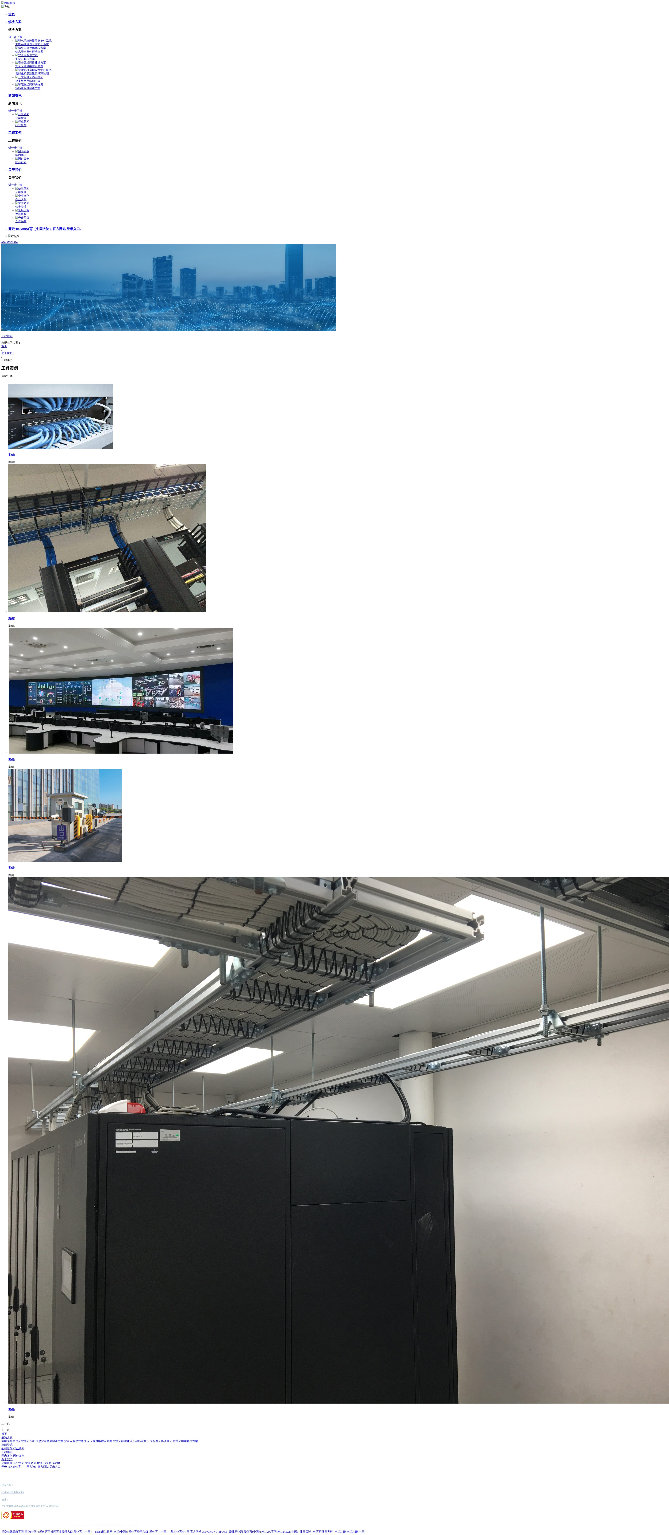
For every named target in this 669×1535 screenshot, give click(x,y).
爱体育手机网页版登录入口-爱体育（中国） (66, 1531)
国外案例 (20, 162)
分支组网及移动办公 (27, 80)
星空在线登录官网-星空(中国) (19, 1531)
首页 (11, 14)
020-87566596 (9, 242)
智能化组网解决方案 (27, 88)
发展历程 (20, 214)
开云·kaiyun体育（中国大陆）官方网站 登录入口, (44, 229)
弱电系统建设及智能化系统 (32, 44)
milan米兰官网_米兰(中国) (111, 1531)
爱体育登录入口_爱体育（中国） (149, 1531)
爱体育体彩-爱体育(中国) (244, 1531)
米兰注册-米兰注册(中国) (350, 1531)
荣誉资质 (20, 206)
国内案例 (20, 155)
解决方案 (15, 22)
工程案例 (15, 133)
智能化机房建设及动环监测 (32, 73)
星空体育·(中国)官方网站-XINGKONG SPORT (199, 1531)
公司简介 (20, 192)
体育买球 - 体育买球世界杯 (316, 1531)
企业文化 (20, 199)
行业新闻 (20, 125)
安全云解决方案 (25, 58)
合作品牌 (20, 221)
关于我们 (15, 170)
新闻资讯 (15, 95)
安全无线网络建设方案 (29, 66)
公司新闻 (20, 117)
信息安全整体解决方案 (29, 51)
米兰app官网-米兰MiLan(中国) (280, 1531)
